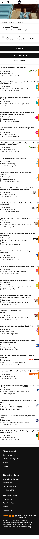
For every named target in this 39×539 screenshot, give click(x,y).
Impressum (6, 529)
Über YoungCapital (9, 455)
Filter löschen (19, 60)
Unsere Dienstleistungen (11, 479)
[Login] (36, 2)
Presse (5, 462)
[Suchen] (31, 2)
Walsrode (20, 22)
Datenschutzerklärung (24, 527)
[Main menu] (2, 2)
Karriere (5, 506)
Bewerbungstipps (9, 503)
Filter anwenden (19, 56)
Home (4, 22)
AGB (13, 527)
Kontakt (5, 470)
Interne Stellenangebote (11, 459)
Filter (18, 49)
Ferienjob (11, 22)
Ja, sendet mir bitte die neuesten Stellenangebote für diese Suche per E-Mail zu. (21, 38)
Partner (5, 466)
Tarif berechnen (8, 483)
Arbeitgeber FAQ (8, 490)
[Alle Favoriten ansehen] (8, 2)
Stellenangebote (8, 499)
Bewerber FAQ (7, 510)
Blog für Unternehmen (10, 486)
